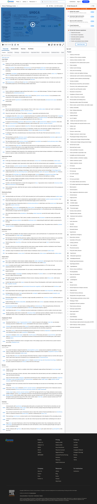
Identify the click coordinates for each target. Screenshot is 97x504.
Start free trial (47, 258)
